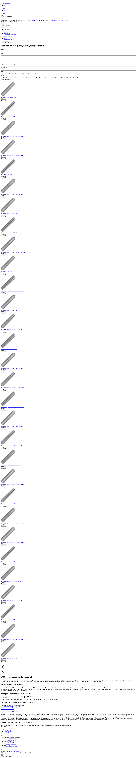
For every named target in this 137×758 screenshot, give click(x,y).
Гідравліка (5, 32)
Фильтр (2, 49)
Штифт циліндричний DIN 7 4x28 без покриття (12, 407)
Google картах (15, 751)
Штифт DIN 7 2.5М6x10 (6, 271)
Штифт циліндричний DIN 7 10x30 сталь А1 (12, 707)
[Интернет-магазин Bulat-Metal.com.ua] (7, 17)
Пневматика (6, 30)
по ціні (8, 81)
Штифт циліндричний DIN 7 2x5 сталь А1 (11, 465)
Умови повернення (8, 731)
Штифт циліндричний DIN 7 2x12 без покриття (12, 387)
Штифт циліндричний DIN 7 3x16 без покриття (12, 116)
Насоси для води (7, 36)
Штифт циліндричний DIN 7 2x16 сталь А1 (11, 600)
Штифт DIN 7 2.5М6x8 (6, 174)
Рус (4, 5)
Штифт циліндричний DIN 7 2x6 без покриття (12, 233)
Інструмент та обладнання (9, 34)
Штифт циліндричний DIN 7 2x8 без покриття (12, 368)
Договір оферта (7, 732)
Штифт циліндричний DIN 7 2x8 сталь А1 (11, 310)
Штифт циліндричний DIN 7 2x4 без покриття (12, 194)
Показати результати (5, 79)
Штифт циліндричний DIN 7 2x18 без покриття (12, 619)
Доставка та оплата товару (9, 729)
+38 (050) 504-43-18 (54, 20)
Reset (2, 53)
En (4, 8)
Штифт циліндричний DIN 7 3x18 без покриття (12, 523)
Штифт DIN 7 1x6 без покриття (8, 97)
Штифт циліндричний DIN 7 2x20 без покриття (12, 542)
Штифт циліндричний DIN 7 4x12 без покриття (12, 136)
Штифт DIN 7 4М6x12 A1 (7, 709)
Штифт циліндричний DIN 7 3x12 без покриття (12, 561)
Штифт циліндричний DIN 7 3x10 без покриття (12, 503)
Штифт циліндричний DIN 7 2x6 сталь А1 (11, 213)
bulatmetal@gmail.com (11, 746)
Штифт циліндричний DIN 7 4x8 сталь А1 (11, 581)
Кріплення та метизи (8, 29)
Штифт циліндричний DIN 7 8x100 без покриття (13, 706)
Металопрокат (6, 33)
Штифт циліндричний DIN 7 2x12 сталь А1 (11, 445)
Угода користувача (7, 730)
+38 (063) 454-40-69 (32, 20)
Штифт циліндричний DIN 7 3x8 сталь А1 (11, 658)
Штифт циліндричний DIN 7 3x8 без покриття (12, 426)
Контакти (5, 1)
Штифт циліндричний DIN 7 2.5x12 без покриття (13, 252)
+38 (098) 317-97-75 (22, 20)
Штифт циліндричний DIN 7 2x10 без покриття (12, 291)
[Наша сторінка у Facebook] (2, 755)
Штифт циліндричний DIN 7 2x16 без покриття (12, 484)
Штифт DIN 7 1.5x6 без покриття (9, 349)
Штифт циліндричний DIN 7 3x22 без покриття (12, 155)
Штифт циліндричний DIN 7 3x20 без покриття (12, 639)
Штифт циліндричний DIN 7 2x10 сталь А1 (11, 329)
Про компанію (6, 3)
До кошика (3, 100)
